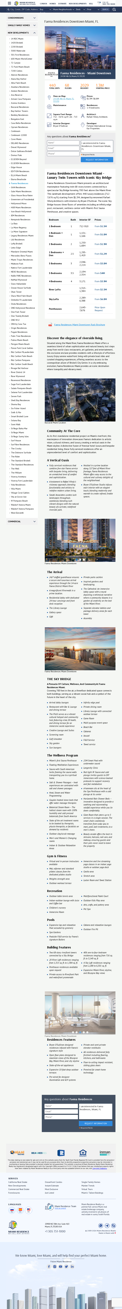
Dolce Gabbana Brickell (21, 151)
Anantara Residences (20, 87)
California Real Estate (17, 1182)
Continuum (15, 131)
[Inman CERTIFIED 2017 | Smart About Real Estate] (105, 1153)
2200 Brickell (17, 46)
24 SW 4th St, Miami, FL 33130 (63, 100)
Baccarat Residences (20, 107)
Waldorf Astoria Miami (21, 504)
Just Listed (49, 1192)
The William (16, 472)
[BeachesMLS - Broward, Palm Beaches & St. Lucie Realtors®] (39, 1153)
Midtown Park (17, 263)
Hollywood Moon (18, 203)
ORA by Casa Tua (18, 324)
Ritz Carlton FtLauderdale (22, 352)
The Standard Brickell (20, 460)
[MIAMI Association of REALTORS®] (17, 1153)
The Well (15, 468)
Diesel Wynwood (18, 147)
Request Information (97, 159)
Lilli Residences (18, 239)
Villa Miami (16, 488)
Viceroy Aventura (18, 476)
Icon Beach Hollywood (21, 211)
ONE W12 (15, 320)
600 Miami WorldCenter (21, 58)
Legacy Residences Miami (22, 235)
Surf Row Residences (20, 444)
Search (105, 9)
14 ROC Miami (17, 38)
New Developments (78, 3)
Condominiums (16, 18)
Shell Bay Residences (20, 400)
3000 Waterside (18, 50)
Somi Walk (15, 424)
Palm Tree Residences (21, 336)
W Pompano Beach (19, 500)
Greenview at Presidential (22, 199)
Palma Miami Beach (19, 340)
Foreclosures (14, 1192)
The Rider (15, 456)
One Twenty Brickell (20, 316)
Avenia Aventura (18, 103)
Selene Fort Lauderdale (21, 392)
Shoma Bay (16, 404)
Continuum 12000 (19, 135)
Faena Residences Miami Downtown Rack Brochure (79, 324)
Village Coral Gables (20, 492)
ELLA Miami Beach (19, 175)
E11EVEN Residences (20, 163)
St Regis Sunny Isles (20, 436)
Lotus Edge (16, 247)
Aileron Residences (19, 75)
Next (111, 541)
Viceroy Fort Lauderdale (22, 480)
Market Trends (88, 1185)
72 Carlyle (15, 62)
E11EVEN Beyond (18, 159)
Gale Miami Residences (21, 191)
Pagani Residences (19, 332)
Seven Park (16, 396)
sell (91, 3)
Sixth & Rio (16, 412)
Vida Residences (18, 484)
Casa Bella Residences (21, 123)
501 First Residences (20, 54)
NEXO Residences (19, 271)
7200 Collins (16, 70)
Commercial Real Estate (18, 1189)
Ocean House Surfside (21, 287)
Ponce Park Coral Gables (22, 348)
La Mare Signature (19, 231)
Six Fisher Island (18, 408)
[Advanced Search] (113, 9)
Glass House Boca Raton (22, 195)
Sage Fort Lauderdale (21, 384)
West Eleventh (17, 512)
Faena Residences (19, 183)
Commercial (14, 521)
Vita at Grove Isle (18, 496)
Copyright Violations (99, 1168)
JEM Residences (18, 215)
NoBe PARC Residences (21, 275)
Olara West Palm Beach (21, 296)
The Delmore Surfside (21, 452)
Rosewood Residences (21, 380)
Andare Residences (19, 91)
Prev (49, 541)
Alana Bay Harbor (18, 79)
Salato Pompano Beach (21, 388)
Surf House (16, 440)
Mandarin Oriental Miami (22, 251)
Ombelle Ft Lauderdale (21, 300)
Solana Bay (16, 420)
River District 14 (18, 372)
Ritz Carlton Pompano (20, 360)
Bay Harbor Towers (19, 111)
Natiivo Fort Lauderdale (21, 267)
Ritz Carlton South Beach (22, 364)
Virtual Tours (87, 1189)
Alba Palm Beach (18, 83)
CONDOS (43, 3)
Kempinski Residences (20, 219)
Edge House (16, 167)
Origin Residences (19, 328)
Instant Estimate (52, 1185)
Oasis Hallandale (18, 283)
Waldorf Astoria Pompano (22, 508)
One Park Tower (18, 312)
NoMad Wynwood (19, 279)
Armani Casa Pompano (21, 99)
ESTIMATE (62, 3)
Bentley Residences (19, 115)
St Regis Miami (17, 432)
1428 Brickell (17, 42)
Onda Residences (18, 304)
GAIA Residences (18, 187)
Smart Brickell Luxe (19, 416)
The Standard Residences (22, 464)
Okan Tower (16, 291)
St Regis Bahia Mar (19, 428)
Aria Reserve (16, 95)
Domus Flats (16, 155)
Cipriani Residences (19, 127)
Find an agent (60, 1208)
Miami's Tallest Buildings (92, 1192)
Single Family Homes (19, 25)
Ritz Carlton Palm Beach (21, 356)
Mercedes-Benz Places (21, 255)
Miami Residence (28, 3)
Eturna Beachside (18, 179)
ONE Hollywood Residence (23, 308)
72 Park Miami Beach (20, 66)
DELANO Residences (20, 143)
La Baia (14, 223)
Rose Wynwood (18, 376)
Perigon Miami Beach (20, 344)
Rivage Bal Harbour (19, 368)
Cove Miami (16, 139)
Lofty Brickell (16, 243)
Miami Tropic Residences (22, 259)
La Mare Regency (18, 227)
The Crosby (16, 448)
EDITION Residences (20, 171)
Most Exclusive (51, 1189)
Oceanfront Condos (53, 1182)
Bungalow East (17, 119)
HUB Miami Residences (21, 207)
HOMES (53, 3)
